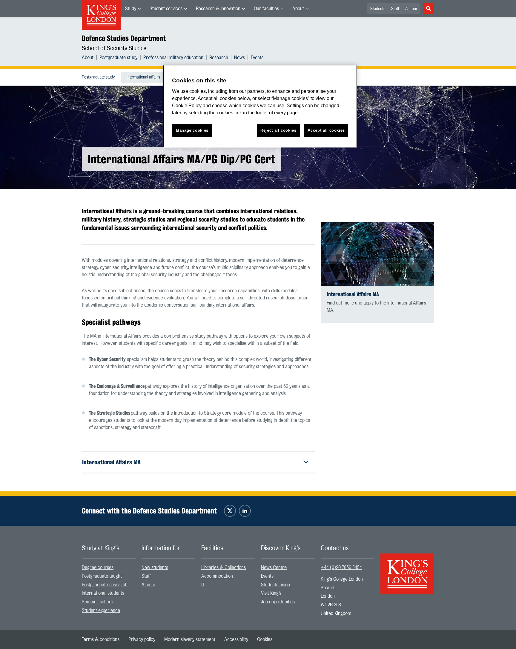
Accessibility (236, 639)
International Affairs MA (111, 462)
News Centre (274, 567)
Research (218, 57)
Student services (166, 8)
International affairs (143, 77)
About (298, 8)
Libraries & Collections (223, 567)
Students (377, 9)
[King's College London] (407, 568)
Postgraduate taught (102, 576)
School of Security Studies (114, 48)
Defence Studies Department (124, 38)
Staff (395, 9)
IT (203, 584)
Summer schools (98, 601)
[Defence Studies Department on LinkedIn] (245, 511)
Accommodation (217, 576)
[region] (260, 106)
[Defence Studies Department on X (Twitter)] (230, 511)
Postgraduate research (105, 584)
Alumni (411, 9)
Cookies (264, 639)
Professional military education (173, 57)
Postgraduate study (118, 57)
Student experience (101, 610)
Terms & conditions (100, 639)
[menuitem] (133, 8)
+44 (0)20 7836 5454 (341, 567)
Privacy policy (141, 639)
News (239, 57)
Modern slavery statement (189, 639)
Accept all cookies (326, 130)
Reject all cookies (278, 130)
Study (130, 8)
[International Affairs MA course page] (377, 254)
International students (103, 593)
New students (155, 567)
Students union (275, 584)
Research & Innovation (218, 8)
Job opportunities (278, 601)
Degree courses (97, 567)
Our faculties (266, 8)
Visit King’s (271, 593)
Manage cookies (192, 130)
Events (257, 57)
